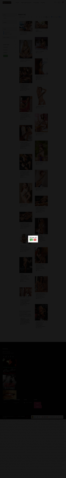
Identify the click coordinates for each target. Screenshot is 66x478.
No (35, 239)
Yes (31, 239)
